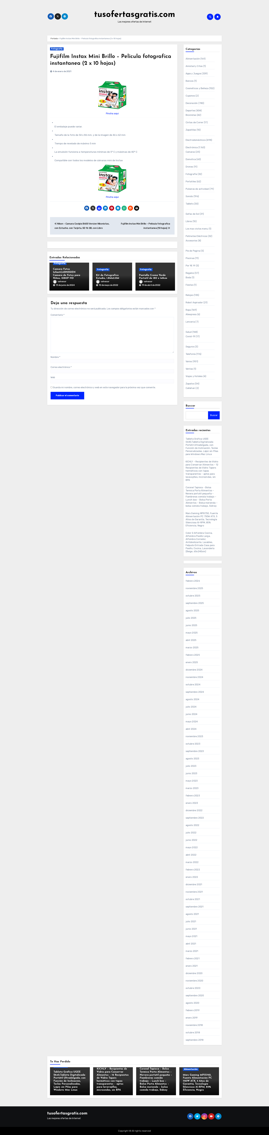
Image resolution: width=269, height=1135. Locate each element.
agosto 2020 (192, 1003)
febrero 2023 (193, 795)
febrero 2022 (193, 869)
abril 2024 (191, 729)
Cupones (190, 95)
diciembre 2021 (194, 884)
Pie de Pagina (193, 250)
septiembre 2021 (195, 906)
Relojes (189, 295)
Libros (189, 221)
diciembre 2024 (194, 669)
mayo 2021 (191, 936)
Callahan (190, 388)
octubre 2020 (193, 988)
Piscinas (190, 258)
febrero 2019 (193, 1010)
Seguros (190, 346)
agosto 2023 (192, 758)
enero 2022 (192, 877)
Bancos (190, 81)
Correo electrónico (61, 367)
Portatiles (191, 181)
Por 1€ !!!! (190, 265)
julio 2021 (191, 921)
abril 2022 (191, 855)
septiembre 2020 (195, 995)
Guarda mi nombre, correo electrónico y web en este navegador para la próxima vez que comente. (104, 387)
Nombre (55, 357)
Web (53, 377)
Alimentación (193, 58)
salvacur (62, 281)
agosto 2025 (192, 610)
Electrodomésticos (196, 140)
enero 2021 (192, 966)
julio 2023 (191, 766)
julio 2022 (191, 832)
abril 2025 (191, 640)
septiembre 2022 (195, 818)
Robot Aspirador (194, 302)
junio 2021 (191, 929)
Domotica (191, 159)
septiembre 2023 (195, 751)
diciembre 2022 (194, 810)
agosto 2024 (192, 699)
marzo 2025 (192, 647)
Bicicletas (191, 115)
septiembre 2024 (195, 692)
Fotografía (56, 49)
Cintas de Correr (194, 122)
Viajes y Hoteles (194, 376)
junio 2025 (191, 625)
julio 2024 (191, 706)
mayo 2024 (192, 721)
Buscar (190, 405)
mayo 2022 (192, 847)
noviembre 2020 (194, 980)
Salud (189, 332)
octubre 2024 (193, 684)
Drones (189, 166)
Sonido (189, 196)
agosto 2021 (192, 914)
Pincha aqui (112, 113)
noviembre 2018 (194, 1025)
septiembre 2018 (195, 1040)
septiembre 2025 (195, 603)
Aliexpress (191, 314)
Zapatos (190, 383)
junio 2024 (191, 714)
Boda (188, 277)
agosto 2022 (192, 825)
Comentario (57, 315)
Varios (189, 361)
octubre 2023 (193, 743)
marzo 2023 (192, 788)
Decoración (192, 103)
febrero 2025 (193, 655)
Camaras (190, 152)
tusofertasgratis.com (134, 15)
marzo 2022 (192, 862)
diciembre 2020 (194, 973)
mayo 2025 (192, 632)
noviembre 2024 (194, 677)
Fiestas (189, 285)
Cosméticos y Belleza (197, 88)
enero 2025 (192, 662)
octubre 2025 (193, 595)
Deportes (190, 110)
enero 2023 (192, 803)
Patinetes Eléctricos (196, 236)
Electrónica (192, 147)
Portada (54, 38)
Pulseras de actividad (197, 189)
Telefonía (191, 354)
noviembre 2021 (194, 892)
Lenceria (190, 321)
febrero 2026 (193, 581)
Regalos (190, 273)
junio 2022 (191, 840)
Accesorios (191, 240)
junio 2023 (191, 773)
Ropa (188, 310)
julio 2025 (191, 618)
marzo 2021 (192, 951)
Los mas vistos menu (197, 228)
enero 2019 (192, 1017)
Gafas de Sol (192, 214)
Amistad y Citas (194, 66)
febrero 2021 (193, 958)
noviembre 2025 (194, 588)
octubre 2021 (193, 899)
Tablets (189, 203)
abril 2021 (191, 943)
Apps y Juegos (193, 73)
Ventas (189, 369)
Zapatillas (191, 130)
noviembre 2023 (194, 736)
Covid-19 (190, 336)
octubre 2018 (193, 1032)
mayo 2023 (192, 780)
